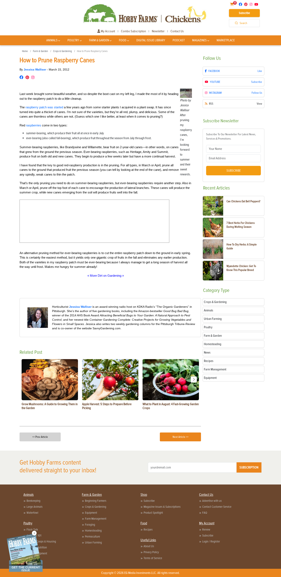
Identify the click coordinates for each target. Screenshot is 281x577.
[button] (194, 379)
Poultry (73, 40)
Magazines (199, 40)
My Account (107, 31)
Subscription (248, 467)
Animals (52, 40)
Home (25, 51)
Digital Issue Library (150, 40)
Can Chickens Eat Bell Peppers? (243, 201)
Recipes (148, 529)
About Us (149, 546)
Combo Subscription (133, 31)
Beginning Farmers (95, 501)
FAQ (204, 513)
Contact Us (177, 31)
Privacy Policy (151, 552)
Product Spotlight (153, 513)
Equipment (91, 513)
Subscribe (244, 13)
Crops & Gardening (62, 51)
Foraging (90, 524)
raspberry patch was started (44, 107)
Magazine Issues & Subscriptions (162, 507)
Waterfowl (32, 513)
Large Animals (35, 507)
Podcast (179, 40)
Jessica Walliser (35, 69)
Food (122, 40)
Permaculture (92, 536)
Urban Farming (93, 542)
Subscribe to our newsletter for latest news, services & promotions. (231, 136)
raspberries (33, 125)
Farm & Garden (99, 40)
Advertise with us (212, 501)
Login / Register (211, 541)
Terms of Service (153, 558)
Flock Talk (32, 529)
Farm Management (95, 518)
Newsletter (158, 31)
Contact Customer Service (216, 507)
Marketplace (226, 40)
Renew (206, 529)
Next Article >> (180, 437)
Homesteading (93, 530)
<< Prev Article (40, 437)
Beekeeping (33, 501)
